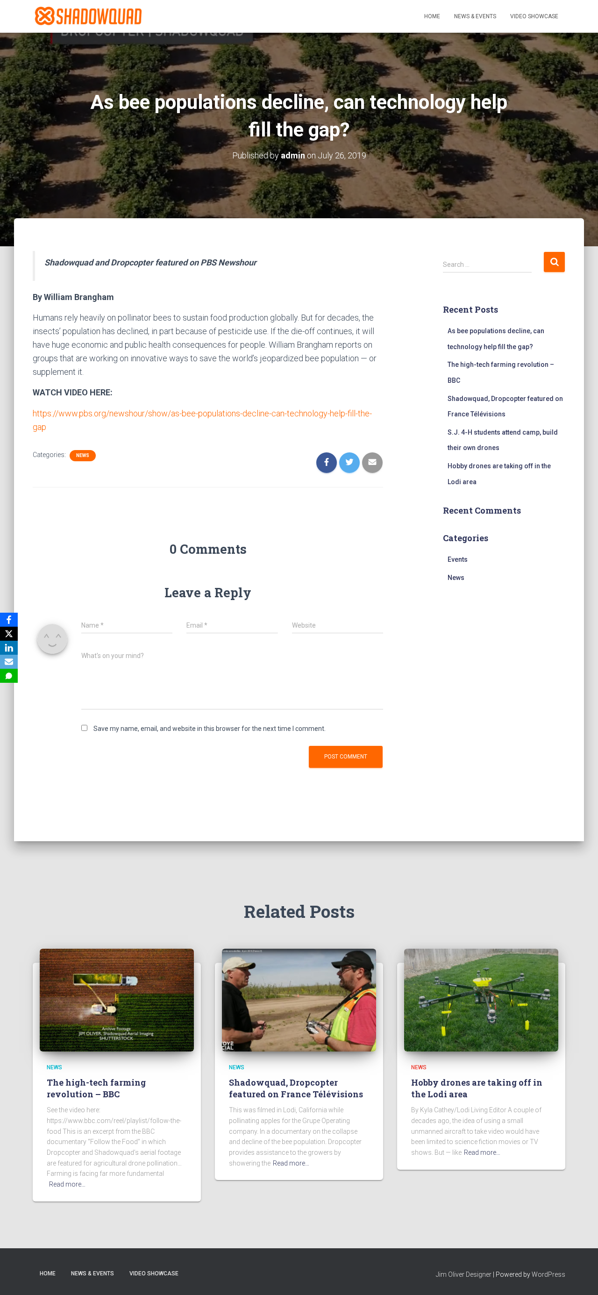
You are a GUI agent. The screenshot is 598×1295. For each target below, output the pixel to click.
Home (432, 16)
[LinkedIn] (9, 648)
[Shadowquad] (88, 16)
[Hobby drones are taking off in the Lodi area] (481, 999)
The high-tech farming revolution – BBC (96, 1088)
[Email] (9, 662)
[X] (9, 634)
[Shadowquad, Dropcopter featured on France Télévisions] (299, 999)
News (82, 455)
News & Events (475, 16)
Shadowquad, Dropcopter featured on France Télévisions (296, 1088)
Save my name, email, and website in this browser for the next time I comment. (209, 728)
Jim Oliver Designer (463, 1274)
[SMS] (9, 676)
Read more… (67, 1184)
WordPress (548, 1274)
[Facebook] (9, 620)
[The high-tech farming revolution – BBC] (117, 999)
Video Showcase (534, 16)
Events (458, 559)
